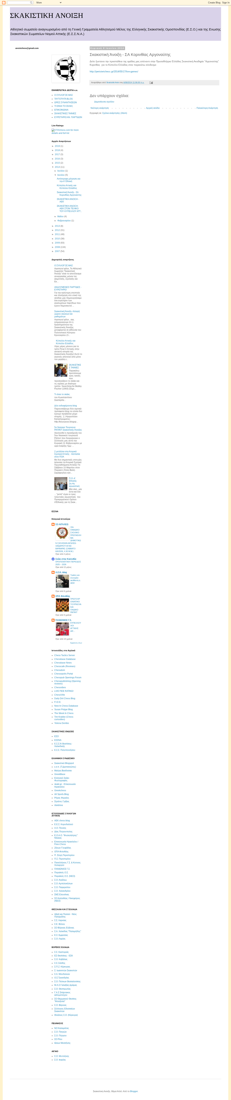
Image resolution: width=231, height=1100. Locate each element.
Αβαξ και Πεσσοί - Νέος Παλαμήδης (65, 915)
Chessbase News (63, 662)
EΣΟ (56, 736)
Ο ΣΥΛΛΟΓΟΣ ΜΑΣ (63, 95)
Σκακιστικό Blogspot (64, 763)
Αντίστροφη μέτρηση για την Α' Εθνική (68, 180)
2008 (57, 247)
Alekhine (58, 805)
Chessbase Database (65, 659)
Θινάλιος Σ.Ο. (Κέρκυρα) (66, 1015)
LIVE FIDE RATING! (63, 691)
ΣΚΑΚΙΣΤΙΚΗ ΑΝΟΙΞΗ (46, 15)
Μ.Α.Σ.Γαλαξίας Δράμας (65, 985)
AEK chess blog (62, 820)
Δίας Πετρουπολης (63, 831)
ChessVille (59, 695)
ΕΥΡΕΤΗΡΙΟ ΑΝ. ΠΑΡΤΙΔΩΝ (68, 117)
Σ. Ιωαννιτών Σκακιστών (65, 970)
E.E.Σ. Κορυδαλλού (63, 824)
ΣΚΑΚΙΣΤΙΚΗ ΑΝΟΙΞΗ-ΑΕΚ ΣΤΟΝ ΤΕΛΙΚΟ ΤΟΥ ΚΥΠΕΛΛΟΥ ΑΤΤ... (69, 208)
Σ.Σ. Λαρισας (60, 920)
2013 (57, 226)
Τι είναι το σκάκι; (62, 394)
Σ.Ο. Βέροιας (60, 1005)
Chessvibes (60, 687)
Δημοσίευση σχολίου (104, 101)
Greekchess (60, 790)
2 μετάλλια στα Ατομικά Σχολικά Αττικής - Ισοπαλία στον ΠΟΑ (67, 454)
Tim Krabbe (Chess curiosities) (63, 718)
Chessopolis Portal (63, 673)
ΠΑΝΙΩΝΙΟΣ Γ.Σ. (63, 620)
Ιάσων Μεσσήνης (62, 1043)
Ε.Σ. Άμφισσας (61, 935)
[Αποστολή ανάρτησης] (151, 82)
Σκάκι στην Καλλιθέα (65, 559)
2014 (57, 167)
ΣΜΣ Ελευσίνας (61, 894)
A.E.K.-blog (61, 572)
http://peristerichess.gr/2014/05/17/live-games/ (114, 71)
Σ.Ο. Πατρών (60, 1032)
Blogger (134, 1091)
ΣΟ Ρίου (58, 1039)
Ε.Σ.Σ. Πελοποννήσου (64, 750)
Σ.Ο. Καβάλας (60, 959)
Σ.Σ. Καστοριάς (61, 952)
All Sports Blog (61, 794)
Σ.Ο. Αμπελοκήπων (63, 883)
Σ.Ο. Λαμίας (60, 938)
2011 (57, 234)
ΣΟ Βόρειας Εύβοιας (64, 927)
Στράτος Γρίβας (61, 801)
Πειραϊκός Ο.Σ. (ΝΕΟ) (64, 876)
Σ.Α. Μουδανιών (62, 974)
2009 (57, 243)
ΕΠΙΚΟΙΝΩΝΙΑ (61, 110)
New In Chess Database (66, 706)
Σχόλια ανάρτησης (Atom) (114, 113)
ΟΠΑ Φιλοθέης (62, 596)
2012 (57, 230)
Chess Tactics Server (64, 655)
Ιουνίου (61, 175)
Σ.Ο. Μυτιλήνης (61, 1056)
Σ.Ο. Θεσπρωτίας (62, 989)
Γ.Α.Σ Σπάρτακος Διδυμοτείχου (62, 993)
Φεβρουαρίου (64, 220)
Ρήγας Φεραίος (61, 798)
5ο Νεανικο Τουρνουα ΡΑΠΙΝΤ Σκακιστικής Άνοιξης (68, 428)
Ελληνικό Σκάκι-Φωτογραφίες (62, 779)
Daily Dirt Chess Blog (64, 698)
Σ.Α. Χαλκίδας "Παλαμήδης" (67, 931)
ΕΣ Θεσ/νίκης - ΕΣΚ (63, 955)
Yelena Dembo (61, 723)
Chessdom (59, 670)
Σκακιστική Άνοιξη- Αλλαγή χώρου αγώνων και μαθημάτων (67, 314)
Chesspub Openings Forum (67, 677)
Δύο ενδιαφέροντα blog (65, 405)
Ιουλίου (61, 171)
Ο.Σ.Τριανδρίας (61, 977)
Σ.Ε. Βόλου (59, 924)
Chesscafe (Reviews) (64, 666)
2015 (57, 163)
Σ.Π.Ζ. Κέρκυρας (62, 966)
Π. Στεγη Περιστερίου (64, 855)
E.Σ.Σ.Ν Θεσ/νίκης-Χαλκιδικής (63, 745)
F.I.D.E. (57, 702)
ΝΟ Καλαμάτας (61, 1028)
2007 (57, 251)
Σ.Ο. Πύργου (60, 1035)
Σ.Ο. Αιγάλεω (60, 880)
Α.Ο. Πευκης (60, 828)
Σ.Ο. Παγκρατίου (62, 887)
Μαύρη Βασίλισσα (63, 770)
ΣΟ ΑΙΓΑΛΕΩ (61, 524)
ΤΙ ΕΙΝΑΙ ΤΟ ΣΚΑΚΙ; (63, 106)
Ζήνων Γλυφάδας (62, 848)
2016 (57, 158)
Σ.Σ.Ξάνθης (59, 963)
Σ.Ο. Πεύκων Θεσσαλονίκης (67, 981)
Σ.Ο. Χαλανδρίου (62, 891)
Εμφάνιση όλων (76, 643)
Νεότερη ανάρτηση (100, 108)
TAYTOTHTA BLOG (63, 99)
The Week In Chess (63, 713)
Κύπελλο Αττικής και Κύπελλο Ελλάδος (67, 186)
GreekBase (59, 774)
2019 (57, 146)
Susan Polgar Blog (63, 709)
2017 (57, 154)
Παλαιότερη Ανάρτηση (207, 108)
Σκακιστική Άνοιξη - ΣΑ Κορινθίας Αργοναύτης (69, 193)
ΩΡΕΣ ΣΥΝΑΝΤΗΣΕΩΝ (65, 102)
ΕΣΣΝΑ (57, 740)
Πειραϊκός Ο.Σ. (61, 872)
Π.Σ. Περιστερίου (62, 859)
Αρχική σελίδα (153, 108)
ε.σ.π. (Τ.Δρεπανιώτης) (65, 767)
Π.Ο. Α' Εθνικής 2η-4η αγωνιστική (74, 482)
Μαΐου (60, 216)
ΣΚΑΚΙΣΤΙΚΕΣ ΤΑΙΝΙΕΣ (65, 113)
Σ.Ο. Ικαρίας (60, 1060)
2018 (57, 150)
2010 (57, 238)
